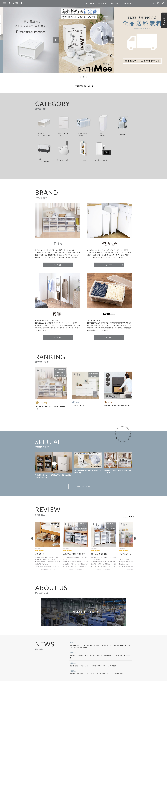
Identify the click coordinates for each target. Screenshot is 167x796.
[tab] (80, 76)
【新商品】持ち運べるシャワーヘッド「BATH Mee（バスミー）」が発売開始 (96, 673)
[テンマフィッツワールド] (16, 3)
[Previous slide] (56, 40)
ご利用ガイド (127, 3)
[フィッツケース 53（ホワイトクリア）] (51, 383)
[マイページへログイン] (153, 3)
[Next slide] (111, 40)
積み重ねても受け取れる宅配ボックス (117, 405)
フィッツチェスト (78, 405)
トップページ (90, 3)
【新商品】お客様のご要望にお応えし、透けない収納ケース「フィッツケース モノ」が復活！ (100, 656)
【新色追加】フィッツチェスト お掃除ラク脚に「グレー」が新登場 (92, 666)
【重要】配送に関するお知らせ (83, 86)
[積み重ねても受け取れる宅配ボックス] (118, 385)
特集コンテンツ (102, 3)
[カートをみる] (162, 3)
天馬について (115, 3)
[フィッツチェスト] (85, 385)
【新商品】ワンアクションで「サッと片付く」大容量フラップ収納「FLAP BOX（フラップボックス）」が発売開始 (100, 646)
